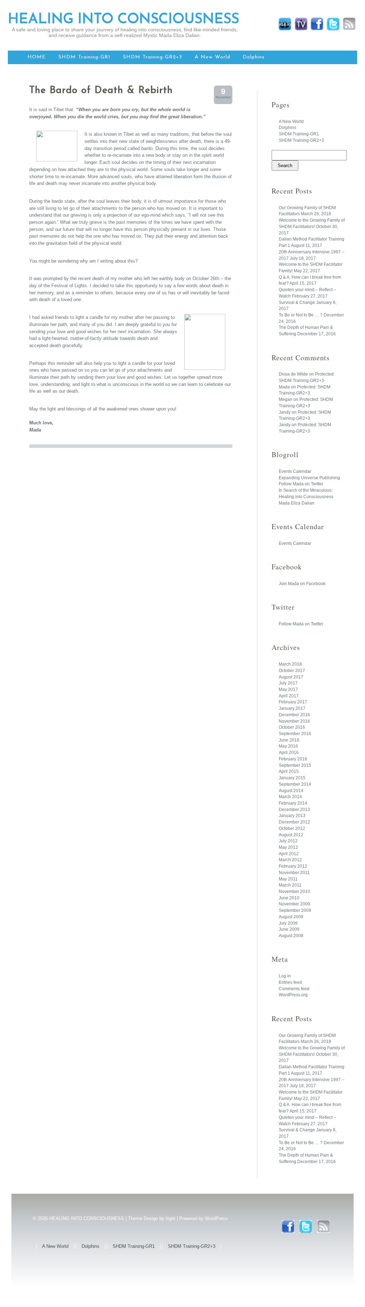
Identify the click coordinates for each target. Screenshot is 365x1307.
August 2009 (291, 916)
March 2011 (290, 885)
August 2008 (291, 935)
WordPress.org (293, 994)
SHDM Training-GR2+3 (152, 57)
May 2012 (288, 847)
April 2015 (289, 771)
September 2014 (295, 784)
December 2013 (294, 809)
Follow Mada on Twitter (301, 483)
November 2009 (294, 904)
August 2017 (291, 677)
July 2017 (288, 683)
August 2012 (291, 834)
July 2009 (288, 923)
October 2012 (292, 828)
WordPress (216, 1218)
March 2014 (290, 796)
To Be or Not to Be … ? (301, 314)
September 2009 (295, 910)
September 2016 (295, 733)
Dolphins (253, 57)
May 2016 (288, 746)
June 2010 (289, 897)
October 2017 (292, 670)
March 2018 (290, 664)
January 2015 (292, 777)
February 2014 (293, 803)
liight (170, 1218)
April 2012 (289, 853)
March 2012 (290, 859)
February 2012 (293, 866)
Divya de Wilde (293, 374)
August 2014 (291, 790)
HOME (36, 57)
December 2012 (294, 822)
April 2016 (289, 752)
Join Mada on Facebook (302, 583)
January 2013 (292, 815)
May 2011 (288, 879)
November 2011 (294, 872)
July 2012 (288, 840)
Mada (284, 386)
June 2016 (289, 740)
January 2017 (292, 708)
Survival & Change (297, 302)
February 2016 (293, 758)
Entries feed (290, 982)
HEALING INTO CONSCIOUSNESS (123, 19)
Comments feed (294, 988)
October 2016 (292, 727)
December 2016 (294, 714)
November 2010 (294, 891)
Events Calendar (295, 471)
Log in (285, 975)
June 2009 (289, 929)
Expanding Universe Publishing (309, 477)
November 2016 (294, 721)
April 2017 (289, 695)
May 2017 (288, 689)
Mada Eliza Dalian (296, 503)
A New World (212, 57)
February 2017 (293, 701)
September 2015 (295, 765)
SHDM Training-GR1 (84, 57)
